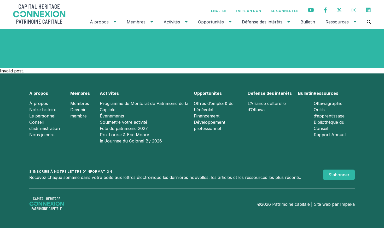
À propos (99, 21)
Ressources (337, 21)
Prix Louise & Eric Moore (124, 134)
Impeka (347, 204)
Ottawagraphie (328, 103)
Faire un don (248, 11)
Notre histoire (42, 109)
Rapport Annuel (330, 134)
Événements (112, 116)
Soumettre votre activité (123, 122)
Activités (172, 21)
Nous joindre (42, 134)
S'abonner (339, 174)
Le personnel (42, 116)
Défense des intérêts (262, 21)
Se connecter (285, 11)
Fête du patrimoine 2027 (124, 128)
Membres (136, 21)
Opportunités (211, 21)
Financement (206, 116)
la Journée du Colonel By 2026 (131, 141)
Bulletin (307, 21)
